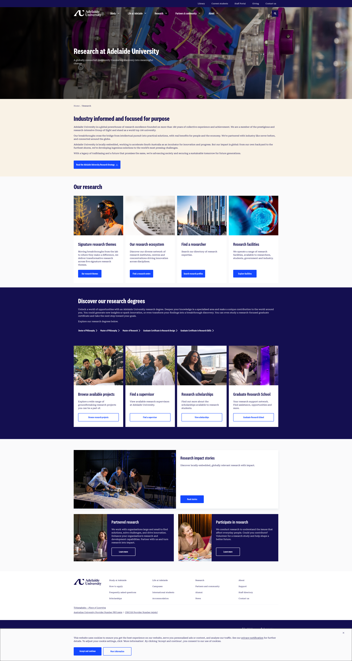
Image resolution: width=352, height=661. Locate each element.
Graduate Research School (253, 417)
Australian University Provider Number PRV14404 (98, 612)
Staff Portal (240, 3)
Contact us (271, 3)
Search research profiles (193, 273)
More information (117, 651)
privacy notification (252, 638)
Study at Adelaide (118, 580)
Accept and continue (87, 651)
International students (163, 592)
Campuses (157, 586)
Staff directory (246, 592)
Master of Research (130, 330)
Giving (255, 3)
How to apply (116, 586)
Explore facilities (245, 273)
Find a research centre (141, 273)
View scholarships (202, 417)
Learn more (123, 551)
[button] (343, 633)
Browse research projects (98, 417)
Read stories (192, 499)
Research (199, 580)
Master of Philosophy (108, 330)
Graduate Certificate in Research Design (159, 330)
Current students (219, 3)
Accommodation (160, 598)
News (198, 598)
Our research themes (90, 273)
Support (243, 586)
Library (201, 3)
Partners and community (207, 586)
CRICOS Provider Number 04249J (141, 612)
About (241, 580)
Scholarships (115, 598)
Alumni (199, 592)
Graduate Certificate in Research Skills (196, 330)
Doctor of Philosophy (86, 330)
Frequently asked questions (122, 592)
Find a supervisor (150, 417)
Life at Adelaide (160, 580)
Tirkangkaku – (90, 608)
